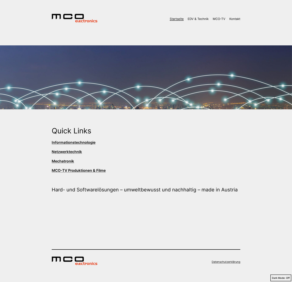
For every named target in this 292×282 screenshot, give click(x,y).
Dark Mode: (278, 277)
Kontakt (234, 19)
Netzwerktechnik (67, 152)
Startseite (177, 19)
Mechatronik (63, 161)
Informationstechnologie (74, 142)
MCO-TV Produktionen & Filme (79, 170)
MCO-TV (219, 19)
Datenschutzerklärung (226, 261)
